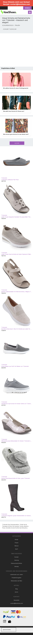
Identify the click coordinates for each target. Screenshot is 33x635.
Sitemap (16, 566)
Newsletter (16, 600)
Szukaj (27, 8)
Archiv (16, 592)
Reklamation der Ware (16, 580)
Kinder (16, 539)
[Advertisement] (16, 50)
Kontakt (16, 557)
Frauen (16, 542)
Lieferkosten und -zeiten (16, 574)
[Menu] (30, 12)
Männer (17, 546)
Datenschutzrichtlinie (16, 563)
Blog (16, 589)
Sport (16, 549)
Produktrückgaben (16, 577)
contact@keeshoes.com (20, 4)
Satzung (16, 560)
